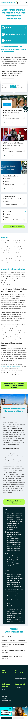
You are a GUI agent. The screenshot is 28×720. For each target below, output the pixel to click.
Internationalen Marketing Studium (10, 366)
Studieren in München (8, 637)
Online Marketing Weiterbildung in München (12, 657)
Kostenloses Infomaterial (12, 123)
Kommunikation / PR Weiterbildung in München (13, 645)
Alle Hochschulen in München (14, 502)
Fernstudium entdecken (19, 718)
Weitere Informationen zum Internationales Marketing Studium (14, 385)
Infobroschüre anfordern (6, 718)
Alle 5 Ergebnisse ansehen (14, 227)
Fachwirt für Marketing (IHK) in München (14, 640)
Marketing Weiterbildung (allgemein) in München (13, 651)
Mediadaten (17, 676)
